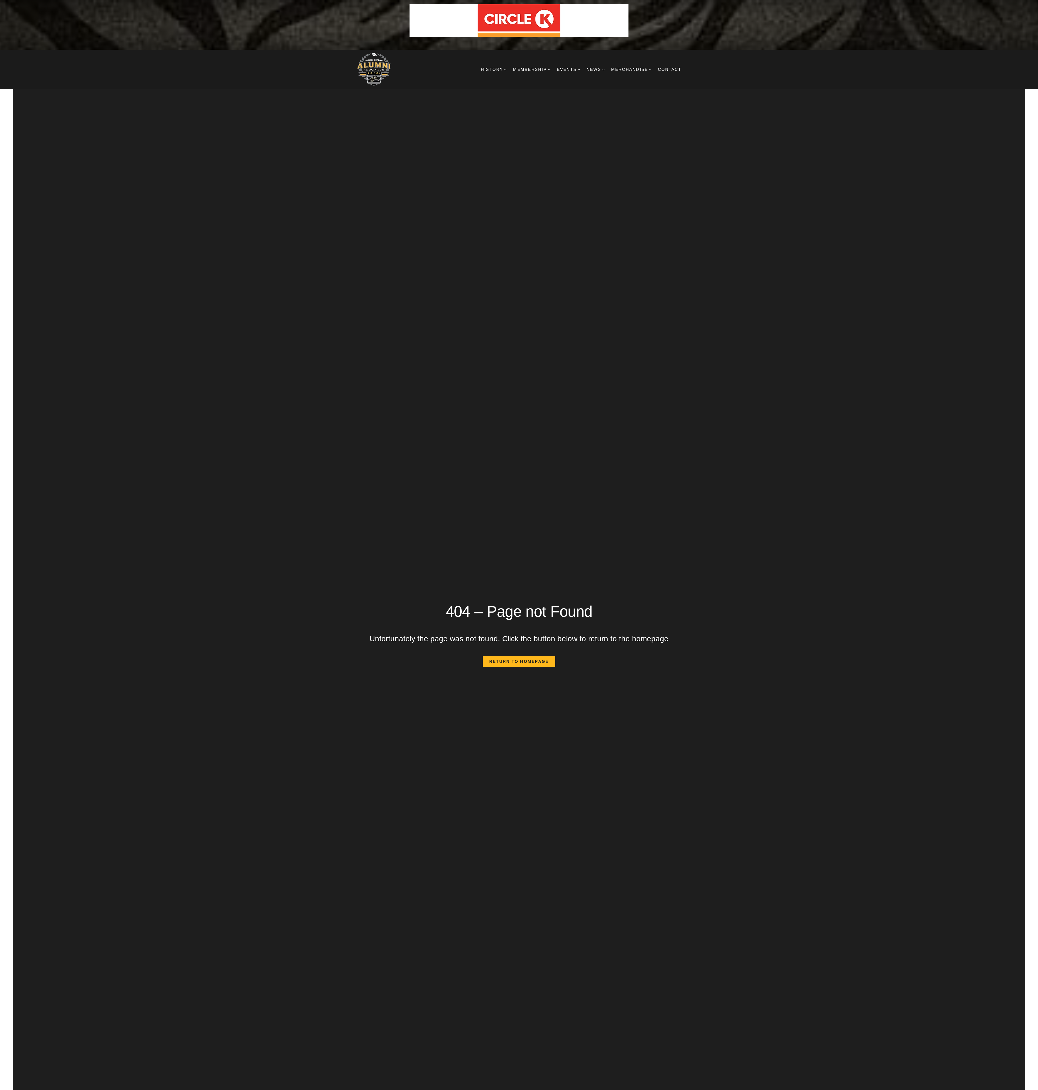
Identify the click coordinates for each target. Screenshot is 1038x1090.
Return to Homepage (519, 661)
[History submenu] (505, 69)
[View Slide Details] (519, 20)
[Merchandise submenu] (650, 69)
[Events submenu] (579, 69)
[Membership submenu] (549, 69)
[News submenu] (603, 69)
